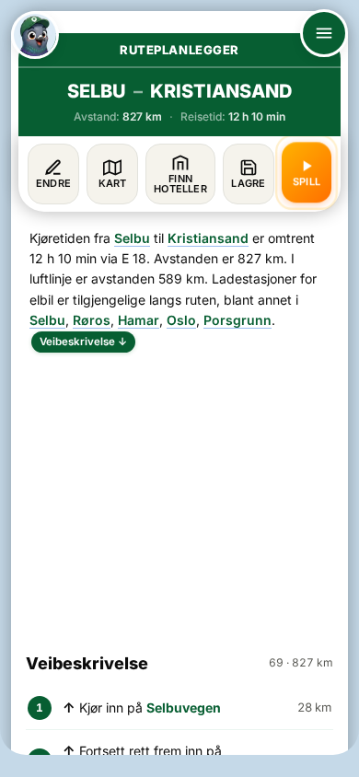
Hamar (138, 320)
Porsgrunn (237, 320)
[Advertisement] (179, 494)
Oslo (181, 320)
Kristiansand (208, 238)
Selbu (132, 238)
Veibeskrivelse (83, 341)
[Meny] (324, 33)
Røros (91, 320)
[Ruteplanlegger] (35, 35)
